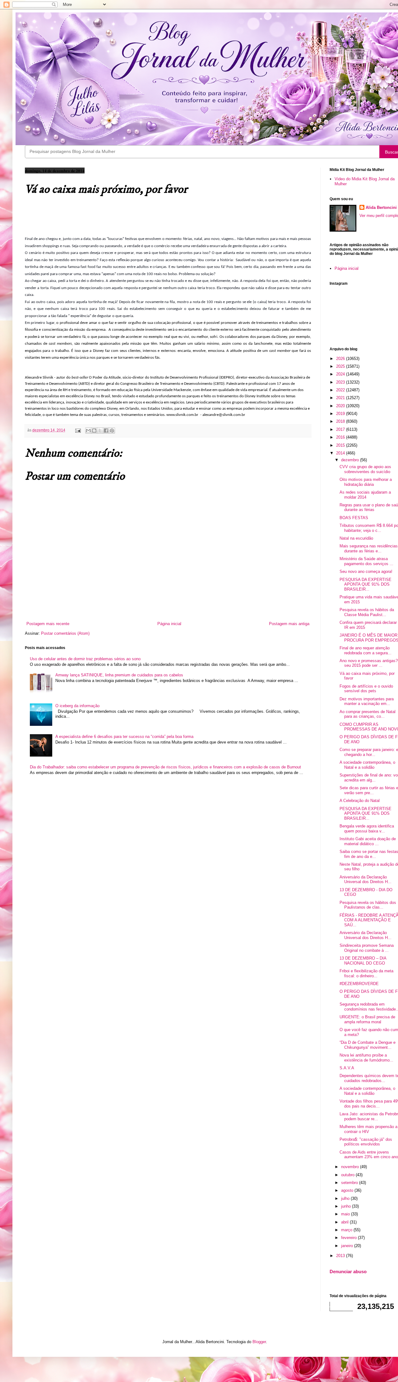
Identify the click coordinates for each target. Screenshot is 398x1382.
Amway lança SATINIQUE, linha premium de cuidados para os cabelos (119, 675)
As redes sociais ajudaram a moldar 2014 (365, 495)
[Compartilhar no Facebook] (106, 430)
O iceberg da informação (77, 705)
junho (346, 1206)
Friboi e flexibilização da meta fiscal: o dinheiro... (366, 973)
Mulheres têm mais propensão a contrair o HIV (368, 1129)
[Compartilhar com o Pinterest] (112, 430)
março (347, 1230)
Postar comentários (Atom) (65, 633)
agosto (347, 1190)
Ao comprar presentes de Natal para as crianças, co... (368, 714)
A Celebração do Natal (360, 800)
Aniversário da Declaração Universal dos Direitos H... (365, 879)
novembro (350, 1166)
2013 (341, 1255)
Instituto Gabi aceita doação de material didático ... (368, 841)
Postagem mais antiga (289, 623)
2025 (341, 366)
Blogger (259, 1341)
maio (346, 1214)
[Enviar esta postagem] (77, 430)
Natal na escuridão (356, 538)
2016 (341, 437)
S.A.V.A (347, 1068)
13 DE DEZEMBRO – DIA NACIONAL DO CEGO (363, 960)
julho (346, 1198)
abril (345, 1222)
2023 (341, 382)
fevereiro (349, 1237)
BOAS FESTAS (354, 517)
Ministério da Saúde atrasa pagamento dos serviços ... (366, 561)
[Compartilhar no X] (100, 430)
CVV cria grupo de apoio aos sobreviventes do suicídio (365, 469)
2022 (341, 390)
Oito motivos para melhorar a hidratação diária (366, 482)
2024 (341, 374)
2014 (341, 453)
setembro (350, 1182)
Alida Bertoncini (381, 207)
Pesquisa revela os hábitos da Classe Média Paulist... (367, 612)
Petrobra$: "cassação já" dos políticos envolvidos (366, 1142)
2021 (341, 397)
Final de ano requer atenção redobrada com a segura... (365, 650)
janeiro (347, 1245)
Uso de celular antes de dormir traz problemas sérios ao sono (85, 658)
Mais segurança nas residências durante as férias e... (369, 548)
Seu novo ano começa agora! (366, 571)
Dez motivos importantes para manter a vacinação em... (367, 701)
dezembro (350, 460)
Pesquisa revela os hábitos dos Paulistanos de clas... (368, 905)
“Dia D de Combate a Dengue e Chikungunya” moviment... (368, 1045)
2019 (341, 413)
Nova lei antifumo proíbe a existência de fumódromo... (366, 1057)
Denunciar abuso (348, 1271)
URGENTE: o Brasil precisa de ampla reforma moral (367, 1019)
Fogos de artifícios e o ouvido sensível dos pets (366, 688)
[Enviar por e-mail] (88, 430)
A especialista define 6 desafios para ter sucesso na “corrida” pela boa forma (124, 736)
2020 (341, 405)
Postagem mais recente (47, 623)
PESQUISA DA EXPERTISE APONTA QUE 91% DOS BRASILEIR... (365, 584)
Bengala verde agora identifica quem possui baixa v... (367, 828)
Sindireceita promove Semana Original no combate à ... (367, 948)
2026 (341, 358)
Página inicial (169, 623)
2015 (341, 445)
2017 (341, 429)
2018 (341, 421)
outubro (348, 1174)
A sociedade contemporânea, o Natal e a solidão (367, 765)
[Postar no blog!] (94, 430)
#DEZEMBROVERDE (359, 983)
